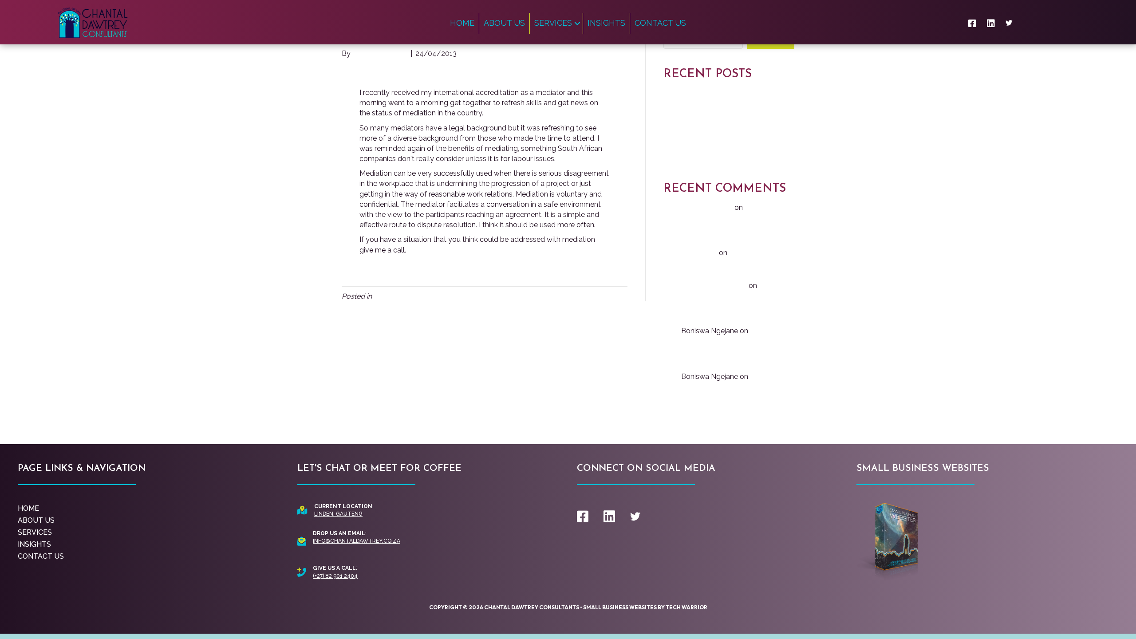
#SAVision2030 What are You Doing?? (726, 158)
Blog (381, 296)
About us (504, 23)
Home (462, 23)
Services (553, 23)
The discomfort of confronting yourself (727, 130)
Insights (606, 23)
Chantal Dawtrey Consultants (531, 607)
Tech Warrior (686, 607)
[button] (577, 23)
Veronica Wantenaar (714, 285)
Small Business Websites (620, 607)
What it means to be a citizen (711, 144)
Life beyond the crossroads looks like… (726, 116)
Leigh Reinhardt (707, 207)
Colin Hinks (699, 252)
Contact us (660, 23)
